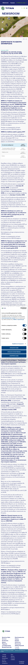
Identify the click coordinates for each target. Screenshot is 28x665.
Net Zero (4, 639)
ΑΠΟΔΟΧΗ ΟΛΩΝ (14, 347)
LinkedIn (17, 647)
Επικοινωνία (18, 644)
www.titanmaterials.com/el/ (8, 318)
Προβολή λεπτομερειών (18, 343)
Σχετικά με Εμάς (6, 637)
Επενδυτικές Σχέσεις (5, 641)
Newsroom (5, 3)
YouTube (17, 649)
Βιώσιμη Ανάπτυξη (6, 647)
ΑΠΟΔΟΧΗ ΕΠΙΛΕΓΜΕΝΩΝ (14, 351)
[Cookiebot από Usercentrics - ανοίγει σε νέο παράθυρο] (20, 308)
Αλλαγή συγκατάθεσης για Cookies (7, 650)
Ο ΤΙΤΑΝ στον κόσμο (20, 2)
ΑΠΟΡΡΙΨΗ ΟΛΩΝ (14, 355)
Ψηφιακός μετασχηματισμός (6, 644)
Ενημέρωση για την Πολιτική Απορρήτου (5, 660)
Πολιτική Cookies (13, 658)
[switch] (24, 330)
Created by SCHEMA (21, 662)
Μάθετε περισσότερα (18, 319)
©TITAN (4, 655)
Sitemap (4, 656)
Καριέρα (12, 3)
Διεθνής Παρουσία (19, 645)
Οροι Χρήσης (12, 655)
